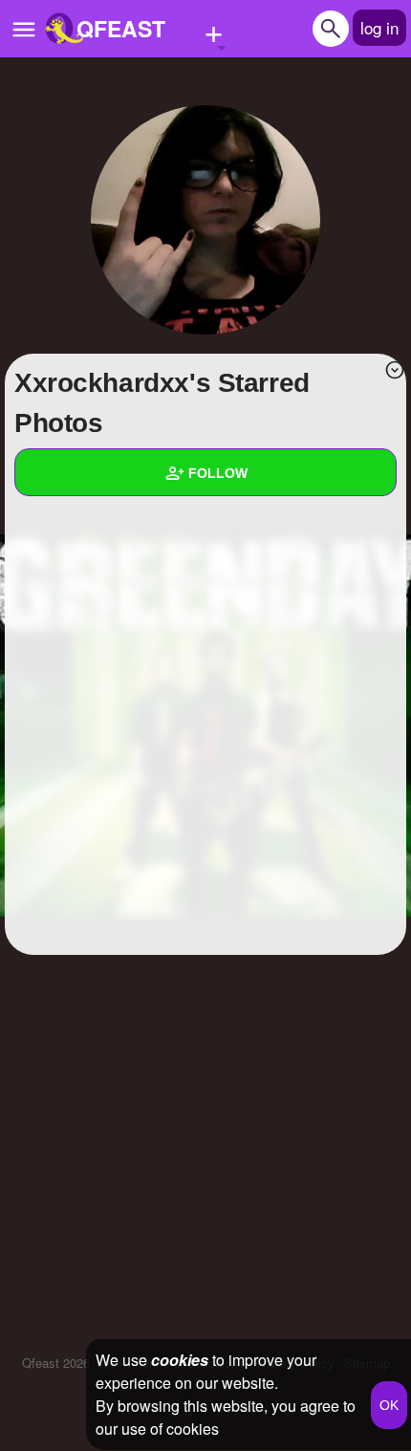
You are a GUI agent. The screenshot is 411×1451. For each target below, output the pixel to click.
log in (379, 27)
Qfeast (56, 1363)
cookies (179, 1360)
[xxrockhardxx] (205, 220)
